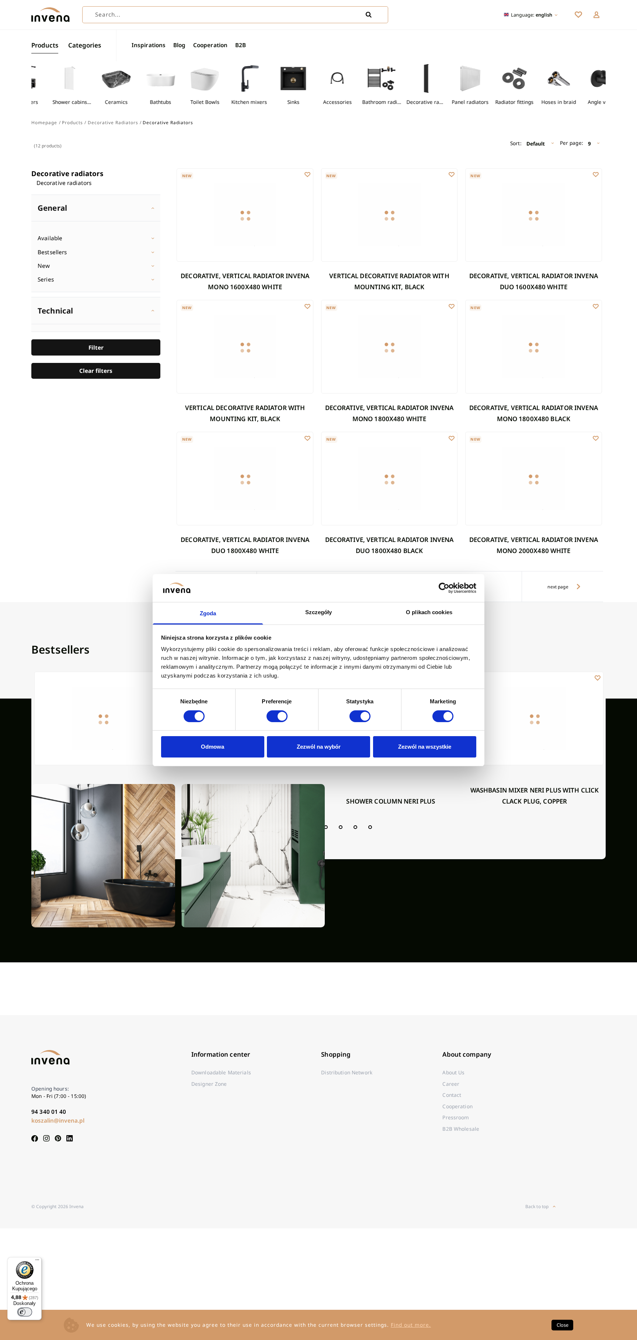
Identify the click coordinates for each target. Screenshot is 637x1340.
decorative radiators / (115, 122)
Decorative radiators (67, 173)
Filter (96, 347)
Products (44, 45)
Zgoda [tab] (208, 613)
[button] (596, 14)
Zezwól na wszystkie (424, 747)
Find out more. (411, 1324)
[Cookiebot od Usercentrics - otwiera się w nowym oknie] (444, 588)
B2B (240, 45)
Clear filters (95, 370)
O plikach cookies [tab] (429, 612)
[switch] (277, 716)
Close (562, 1325)
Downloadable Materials (221, 1072)
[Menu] (37, 1261)
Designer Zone (209, 1083)
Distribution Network (346, 1072)
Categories (84, 45)
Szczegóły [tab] (318, 612)
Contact (451, 1094)
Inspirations (149, 45)
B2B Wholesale (460, 1128)
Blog (179, 45)
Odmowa (212, 747)
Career (450, 1083)
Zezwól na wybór (319, 747)
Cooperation (210, 45)
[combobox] (235, 14)
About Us (453, 1072)
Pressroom (455, 1117)
